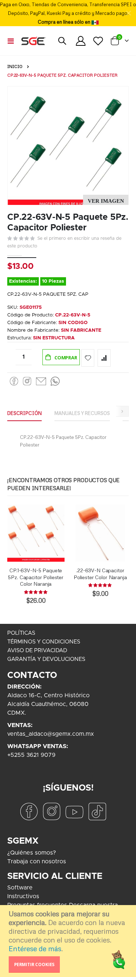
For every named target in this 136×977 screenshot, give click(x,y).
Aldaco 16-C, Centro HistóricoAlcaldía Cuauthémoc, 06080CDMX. (48, 704)
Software (20, 888)
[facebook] (29, 811)
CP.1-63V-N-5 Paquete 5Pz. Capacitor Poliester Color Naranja (35, 577)
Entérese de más (35, 948)
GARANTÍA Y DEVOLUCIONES (46, 659)
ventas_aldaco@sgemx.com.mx (50, 734)
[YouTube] (74, 811)
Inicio (14, 66)
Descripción (24, 413)
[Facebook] (14, 381)
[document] (69, 941)
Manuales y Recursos (82, 413)
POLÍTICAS (21, 633)
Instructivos (23, 896)
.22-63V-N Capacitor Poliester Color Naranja (100, 573)
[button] (105, 201)
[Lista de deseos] (98, 41)
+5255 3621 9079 (31, 755)
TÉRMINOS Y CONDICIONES (43, 642)
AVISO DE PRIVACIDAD (37, 650)
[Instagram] (27, 381)
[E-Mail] (41, 381)
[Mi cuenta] (80, 41)
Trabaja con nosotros (36, 861)
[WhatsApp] (55, 381)
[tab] (24, 413)
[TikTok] (97, 811)
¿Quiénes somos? (31, 853)
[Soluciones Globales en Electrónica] (33, 41)
